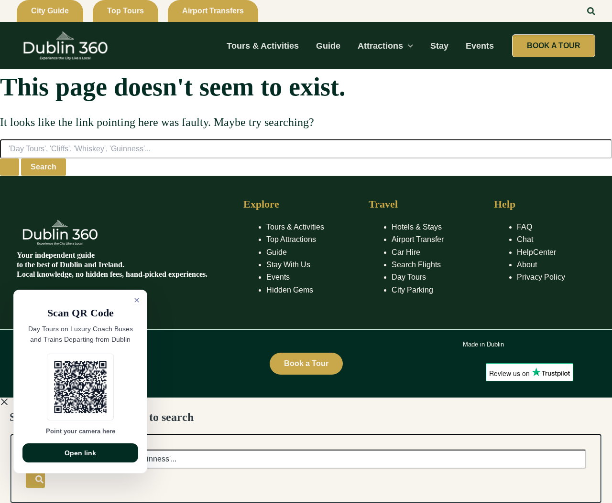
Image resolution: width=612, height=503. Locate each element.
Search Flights (416, 265)
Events (278, 277)
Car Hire (406, 252)
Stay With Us (288, 265)
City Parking (412, 290)
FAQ (524, 227)
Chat (525, 239)
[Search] (35, 478)
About (527, 265)
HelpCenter (536, 252)
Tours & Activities (295, 227)
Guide (276, 252)
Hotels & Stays (417, 227)
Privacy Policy (541, 277)
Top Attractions (291, 239)
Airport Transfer (418, 239)
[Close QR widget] (136, 300)
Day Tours (409, 277)
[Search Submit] (9, 167)
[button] (50, 11)
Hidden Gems (289, 290)
